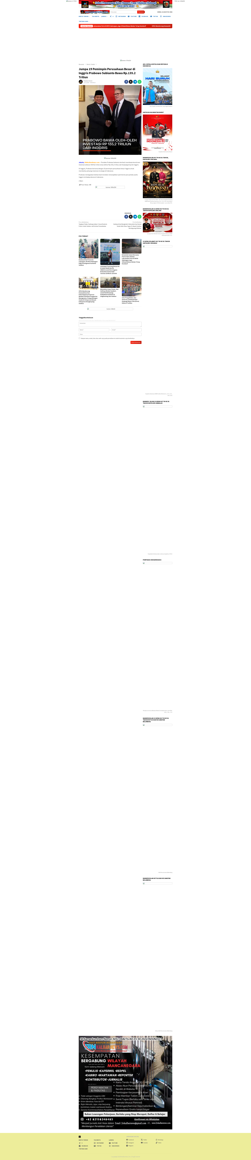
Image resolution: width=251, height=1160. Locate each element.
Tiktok (159, 1143)
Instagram (131, 1143)
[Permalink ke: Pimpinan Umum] (81, 81)
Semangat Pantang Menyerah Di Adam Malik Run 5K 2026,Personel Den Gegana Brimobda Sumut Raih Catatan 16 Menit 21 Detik (109, 269)
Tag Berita (97, 1140)
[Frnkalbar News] (94, 12)
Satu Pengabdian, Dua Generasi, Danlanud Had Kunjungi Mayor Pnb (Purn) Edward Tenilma (130, 300)
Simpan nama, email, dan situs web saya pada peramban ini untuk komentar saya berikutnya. (108, 338)
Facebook (131, 1140)
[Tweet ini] (131, 82)
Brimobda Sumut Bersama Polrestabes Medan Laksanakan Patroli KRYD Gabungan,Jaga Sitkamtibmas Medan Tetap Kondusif (131, 259)
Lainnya (111, 1140)
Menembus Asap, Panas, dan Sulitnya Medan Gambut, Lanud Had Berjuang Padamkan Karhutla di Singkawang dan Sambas (109, 292)
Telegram (130, 1146)
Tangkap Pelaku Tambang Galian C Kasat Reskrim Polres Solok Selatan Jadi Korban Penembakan (93, 224)
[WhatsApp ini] (139, 82)
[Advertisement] (125, 43)
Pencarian (141, 12)
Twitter (145, 1140)
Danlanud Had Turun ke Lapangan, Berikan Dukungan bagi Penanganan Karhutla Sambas (88, 262)
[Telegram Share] (135, 82)
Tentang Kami (83, 1149)
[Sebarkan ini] (126, 82)
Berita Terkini (83, 1140)
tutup (75, 1)
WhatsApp (160, 1140)
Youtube (145, 1143)
